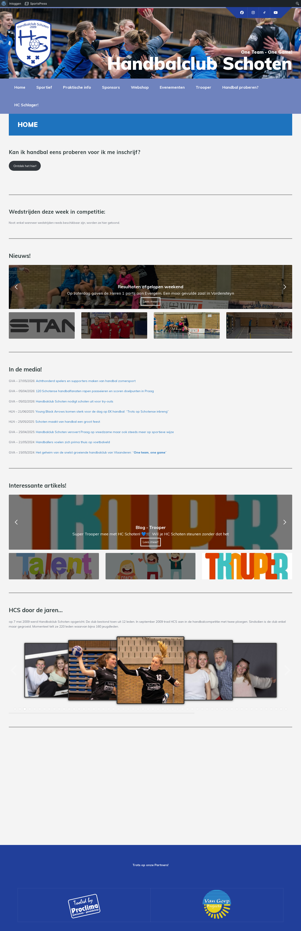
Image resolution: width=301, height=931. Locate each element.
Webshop (140, 87)
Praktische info (77, 87)
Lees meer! (150, 542)
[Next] (287, 670)
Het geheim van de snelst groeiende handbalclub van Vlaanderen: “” (101, 452)
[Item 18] (98, 709)
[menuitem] (4, 3)
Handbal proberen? (240, 87)
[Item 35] (182, 709)
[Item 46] (236, 709)
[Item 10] (59, 709)
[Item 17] (93, 709)
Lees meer (150, 301)
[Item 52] (266, 709)
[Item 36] (187, 709)
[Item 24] (128, 709)
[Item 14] (79, 709)
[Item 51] (261, 709)
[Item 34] (177, 709)
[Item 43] (221, 709)
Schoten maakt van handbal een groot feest (67, 422)
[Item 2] (19, 709)
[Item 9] (54, 709)
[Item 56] (286, 709)
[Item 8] (49, 709)
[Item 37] (192, 709)
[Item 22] (118, 709)
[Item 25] (133, 709)
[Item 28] (148, 709)
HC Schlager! (26, 104)
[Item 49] (251, 709)
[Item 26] (138, 709)
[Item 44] (227, 709)
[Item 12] (69, 709)
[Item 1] (15, 709)
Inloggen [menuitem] (15, 3)
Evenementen (172, 87)
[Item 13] (74, 709)
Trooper (203, 87)
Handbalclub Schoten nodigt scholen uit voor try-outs (74, 401)
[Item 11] (64, 709)
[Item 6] (39, 709)
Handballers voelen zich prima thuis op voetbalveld (73, 442)
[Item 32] (167, 709)
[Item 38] (197, 709)
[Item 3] (24, 709)
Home (19, 87)
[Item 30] (158, 709)
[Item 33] (172, 709)
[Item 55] (281, 709)
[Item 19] (103, 709)
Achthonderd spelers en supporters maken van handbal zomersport (86, 381)
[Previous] (14, 670)
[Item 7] (44, 709)
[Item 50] (256, 709)
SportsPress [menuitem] (38, 3)
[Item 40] (207, 709)
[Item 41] (212, 709)
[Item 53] (271, 709)
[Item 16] (88, 709)
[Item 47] (241, 709)
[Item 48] (246, 709)
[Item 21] (113, 709)
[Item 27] (143, 709)
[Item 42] (217, 709)
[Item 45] (231, 709)
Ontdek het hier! (24, 166)
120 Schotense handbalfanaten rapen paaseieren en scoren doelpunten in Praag (95, 391)
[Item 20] (108, 709)
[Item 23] (123, 709)
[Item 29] (152, 709)
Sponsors (111, 87)
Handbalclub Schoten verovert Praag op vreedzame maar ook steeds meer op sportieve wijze (105, 432)
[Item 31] (162, 709)
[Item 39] (202, 709)
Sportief (44, 87)
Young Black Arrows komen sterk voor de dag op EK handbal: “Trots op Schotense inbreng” (102, 411)
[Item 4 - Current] (29, 709)
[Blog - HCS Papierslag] (150, 522)
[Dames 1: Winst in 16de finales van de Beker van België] (150, 287)
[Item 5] (34, 709)
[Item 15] (83, 709)
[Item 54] (276, 709)
